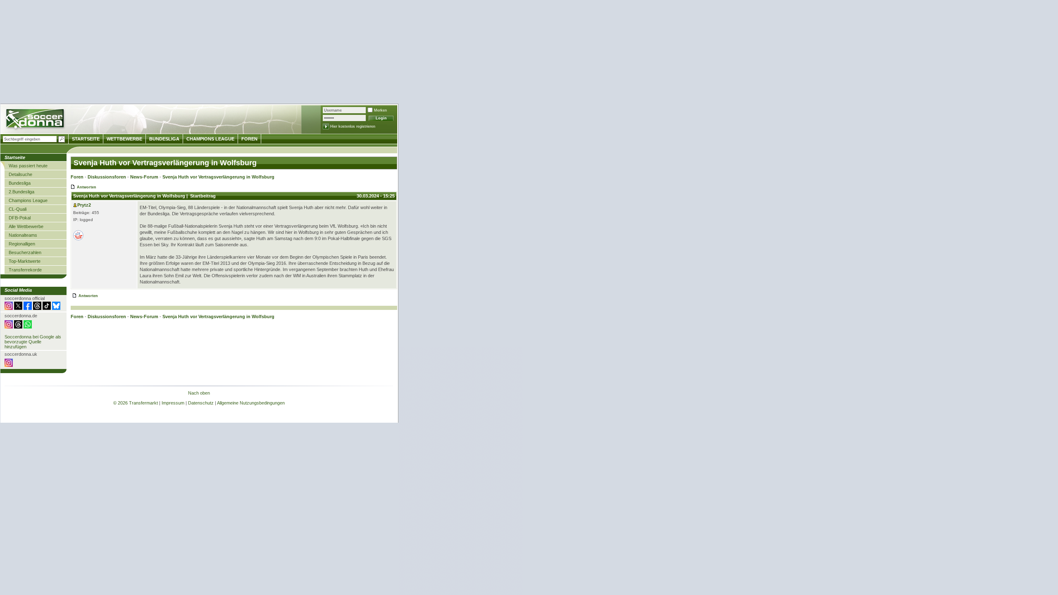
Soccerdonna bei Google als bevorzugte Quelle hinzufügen (33, 341)
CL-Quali (17, 209)
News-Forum (144, 176)
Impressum (173, 402)
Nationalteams (23, 235)
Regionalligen (22, 243)
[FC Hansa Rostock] (78, 239)
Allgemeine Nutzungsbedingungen (251, 402)
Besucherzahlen (25, 252)
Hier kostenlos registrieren (352, 126)
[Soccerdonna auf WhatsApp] (28, 326)
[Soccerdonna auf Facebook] (28, 308)
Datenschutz (201, 402)
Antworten (86, 187)
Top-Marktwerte (25, 261)
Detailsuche (20, 174)
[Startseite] (35, 120)
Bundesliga (20, 183)
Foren (77, 176)
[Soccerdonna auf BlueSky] (56, 308)
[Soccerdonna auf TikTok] (47, 308)
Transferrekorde (25, 269)
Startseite (86, 138)
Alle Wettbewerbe (26, 226)
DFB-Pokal (20, 217)
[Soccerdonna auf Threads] (37, 308)
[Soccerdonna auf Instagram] (9, 308)
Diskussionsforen (107, 176)
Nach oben (199, 392)
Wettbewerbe (124, 138)
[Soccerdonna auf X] (18, 308)
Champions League (28, 200)
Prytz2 (84, 204)
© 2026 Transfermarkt (135, 402)
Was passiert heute (28, 165)
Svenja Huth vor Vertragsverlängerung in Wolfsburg (218, 176)
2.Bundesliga (21, 191)
